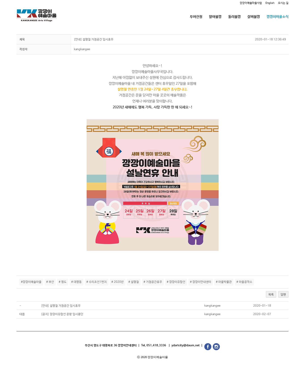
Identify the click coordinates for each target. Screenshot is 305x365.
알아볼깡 (215, 17)
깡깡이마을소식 (277, 17)
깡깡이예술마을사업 (251, 3)
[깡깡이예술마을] (37, 12)
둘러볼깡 (234, 17)
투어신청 (196, 17)
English (269, 3)
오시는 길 (283, 3)
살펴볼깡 (253, 17)
